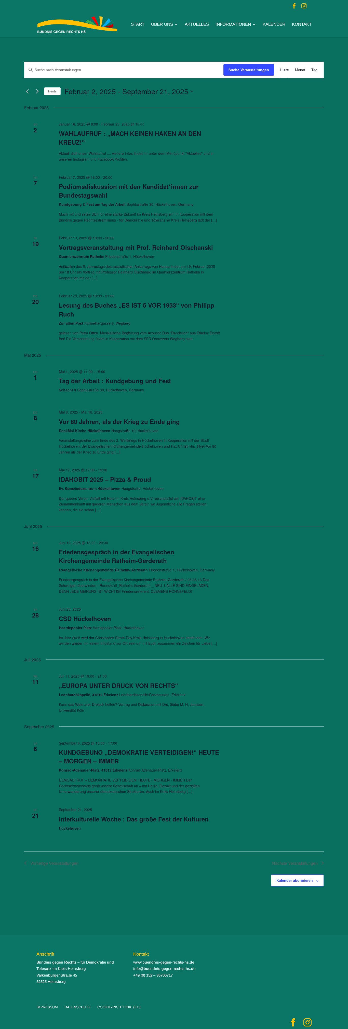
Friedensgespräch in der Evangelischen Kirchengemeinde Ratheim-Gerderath (116, 556)
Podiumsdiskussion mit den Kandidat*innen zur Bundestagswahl (128, 190)
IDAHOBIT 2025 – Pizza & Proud (105, 479)
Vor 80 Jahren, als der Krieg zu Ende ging (119, 421)
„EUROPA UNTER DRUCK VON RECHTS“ (118, 685)
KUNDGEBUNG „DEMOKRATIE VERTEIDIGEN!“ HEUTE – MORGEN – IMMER (139, 756)
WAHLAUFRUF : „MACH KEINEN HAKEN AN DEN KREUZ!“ (130, 137)
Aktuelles (197, 25)
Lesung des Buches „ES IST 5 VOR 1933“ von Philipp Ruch (137, 309)
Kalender (274, 25)
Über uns (162, 25)
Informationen (233, 25)
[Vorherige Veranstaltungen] (27, 91)
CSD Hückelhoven (85, 618)
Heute (52, 91)
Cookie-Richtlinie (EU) (119, 1007)
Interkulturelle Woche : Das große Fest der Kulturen (134, 819)
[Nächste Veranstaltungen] (37, 91)
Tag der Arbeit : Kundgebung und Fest (115, 380)
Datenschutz (77, 1007)
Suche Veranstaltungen (249, 69)
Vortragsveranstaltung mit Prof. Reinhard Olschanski (136, 247)
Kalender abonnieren (294, 880)
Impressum (47, 1007)
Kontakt (302, 25)
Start (137, 25)
